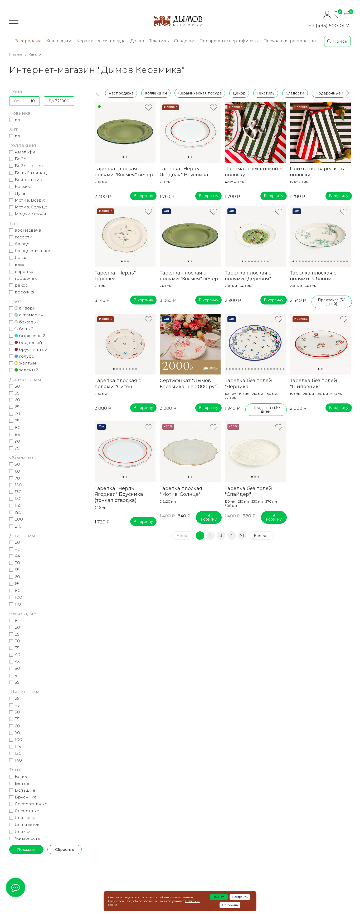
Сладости (295, 93)
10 (322, 261)
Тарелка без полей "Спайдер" (248, 491)
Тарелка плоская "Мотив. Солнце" (181, 491)
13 (331, 261)
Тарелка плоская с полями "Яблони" (313, 276)
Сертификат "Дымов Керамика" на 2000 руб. (189, 383)
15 (337, 261)
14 (334, 261)
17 (344, 261)
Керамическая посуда (200, 93)
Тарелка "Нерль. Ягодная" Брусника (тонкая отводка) (119, 494)
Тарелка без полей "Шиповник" (313, 383)
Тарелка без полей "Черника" (248, 383)
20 (283, 369)
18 (347, 261)
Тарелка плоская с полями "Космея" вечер (124, 172)
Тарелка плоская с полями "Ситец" (118, 383)
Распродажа (121, 93)
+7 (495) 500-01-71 (330, 25)
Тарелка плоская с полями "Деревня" (248, 276)
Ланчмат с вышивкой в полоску (254, 172)
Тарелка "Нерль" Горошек (115, 276)
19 (280, 369)
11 (325, 261)
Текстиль (266, 93)
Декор (239, 93)
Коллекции (156, 93)
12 (328, 261)
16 (341, 261)
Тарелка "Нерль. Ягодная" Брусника (184, 172)
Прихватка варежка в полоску (317, 172)
